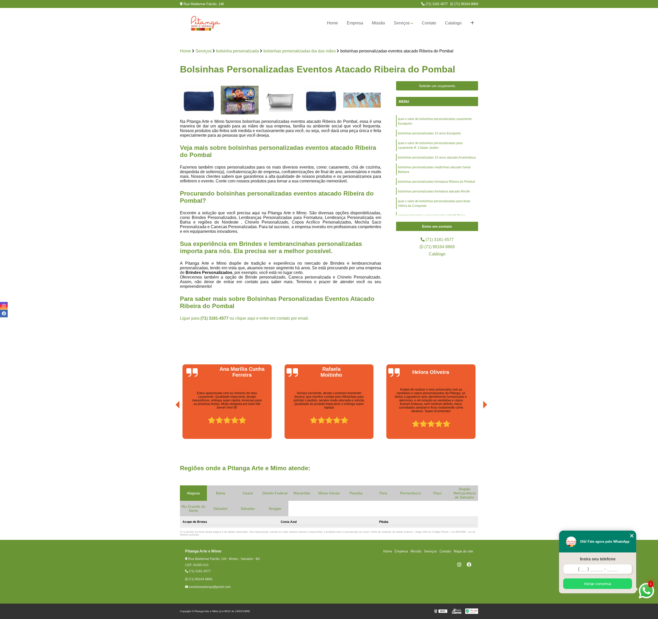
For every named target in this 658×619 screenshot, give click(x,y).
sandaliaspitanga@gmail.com (209, 587)
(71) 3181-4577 (436, 4)
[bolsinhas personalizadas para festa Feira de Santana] (321, 100)
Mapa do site (463, 551)
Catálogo (437, 254)
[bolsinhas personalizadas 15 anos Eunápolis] (199, 100)
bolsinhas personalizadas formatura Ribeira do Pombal (436, 181)
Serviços (402, 23)
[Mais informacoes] (472, 23)
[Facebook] (469, 564)
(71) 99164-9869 (465, 4)
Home (332, 23)
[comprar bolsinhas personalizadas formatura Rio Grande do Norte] (280, 100)
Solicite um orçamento (437, 86)
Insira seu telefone (598, 559)
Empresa (355, 23)
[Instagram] (459, 564)
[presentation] (170, 424)
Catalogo (453, 23)
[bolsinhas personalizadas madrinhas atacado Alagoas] (362, 100)
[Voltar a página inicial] (205, 23)
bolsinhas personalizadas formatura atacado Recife (434, 191)
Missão (378, 23)
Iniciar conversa (597, 583)
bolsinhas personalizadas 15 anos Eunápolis (429, 133)
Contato (429, 23)
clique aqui (245, 318)
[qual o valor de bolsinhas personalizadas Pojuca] (240, 100)
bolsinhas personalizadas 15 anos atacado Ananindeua (437, 157)
